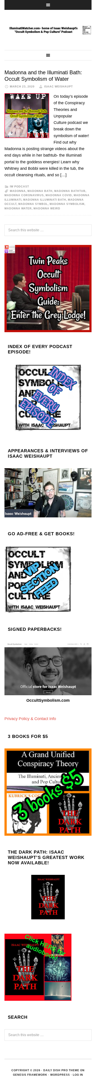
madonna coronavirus (24, 195)
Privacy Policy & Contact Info (30, 718)
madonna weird (46, 208)
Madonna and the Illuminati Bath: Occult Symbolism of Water (43, 75)
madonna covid (59, 195)
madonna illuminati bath (44, 199)
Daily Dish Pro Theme (61, 1070)
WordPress (60, 1074)
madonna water (18, 208)
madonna (18, 191)
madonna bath (39, 191)
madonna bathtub (70, 191)
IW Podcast (19, 186)
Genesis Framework (30, 1074)
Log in (78, 1074)
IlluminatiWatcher (48, 30)
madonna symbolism (67, 204)
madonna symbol (33, 204)
